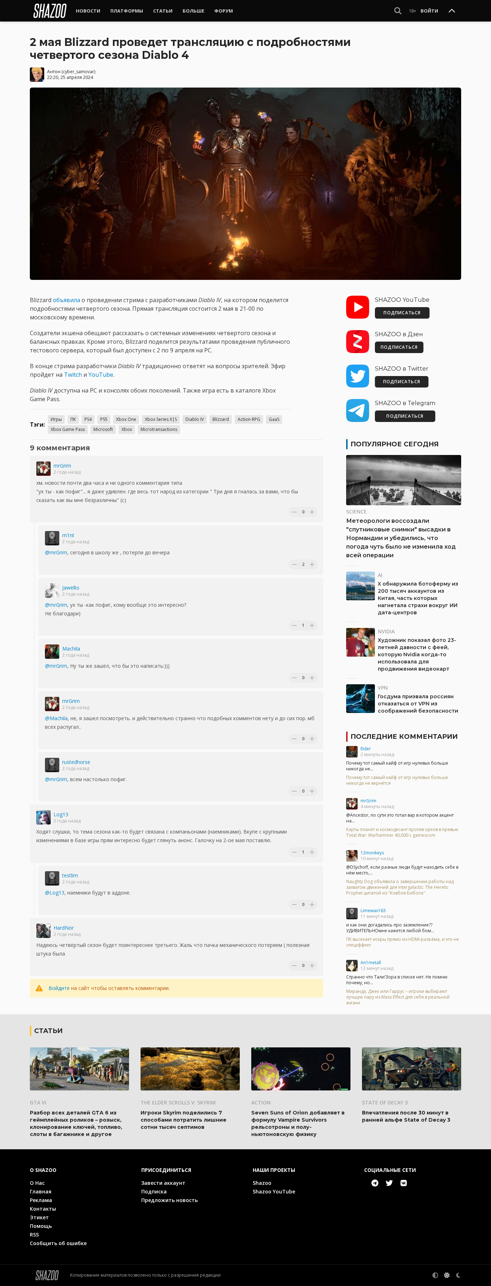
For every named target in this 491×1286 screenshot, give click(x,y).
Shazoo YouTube (274, 1191)
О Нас (37, 1182)
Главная (40, 1191)
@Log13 (54, 892)
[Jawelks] (52, 590)
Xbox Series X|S (161, 419)
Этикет (39, 1217)
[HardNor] (43, 931)
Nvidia (386, 631)
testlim (70, 875)
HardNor (64, 927)
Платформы (126, 11)
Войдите (59, 988)
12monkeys (372, 853)
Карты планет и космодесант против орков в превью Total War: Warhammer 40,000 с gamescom (402, 832)
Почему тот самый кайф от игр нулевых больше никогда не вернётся (397, 780)
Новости (88, 11)
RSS (34, 1234)
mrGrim (62, 465)
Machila (71, 648)
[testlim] (52, 878)
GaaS (274, 419)
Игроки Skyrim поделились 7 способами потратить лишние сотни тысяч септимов (183, 1119)
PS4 (88, 419)
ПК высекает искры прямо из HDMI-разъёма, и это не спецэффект (402, 942)
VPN (383, 687)
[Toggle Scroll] (451, 11)
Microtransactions (159, 429)
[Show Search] (397, 11)
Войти (429, 11)
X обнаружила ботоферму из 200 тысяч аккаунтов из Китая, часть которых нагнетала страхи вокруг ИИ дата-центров (418, 598)
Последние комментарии (404, 737)
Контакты (43, 1208)
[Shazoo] (50, 11)
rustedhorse (76, 762)
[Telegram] (374, 1183)
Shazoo (262, 1182)
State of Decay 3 (385, 1102)
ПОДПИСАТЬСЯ (402, 313)
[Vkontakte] (403, 1183)
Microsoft (103, 429)
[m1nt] (52, 538)
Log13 (61, 814)
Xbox (126, 429)
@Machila (56, 718)
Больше (193, 11)
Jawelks (70, 587)
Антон (53, 72)
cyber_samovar (78, 72)
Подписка (154, 1191)
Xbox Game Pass (68, 429)
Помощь (41, 1225)
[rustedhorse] (52, 765)
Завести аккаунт (163, 1182)
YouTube (100, 375)
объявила (66, 300)
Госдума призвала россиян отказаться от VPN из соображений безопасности (418, 703)
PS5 (103, 419)
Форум (223, 11)
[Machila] (52, 651)
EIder (366, 749)
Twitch (73, 375)
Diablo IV (194, 419)
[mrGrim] (43, 468)
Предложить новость (169, 1200)
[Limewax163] (352, 913)
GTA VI (38, 1102)
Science (356, 511)
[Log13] (43, 817)
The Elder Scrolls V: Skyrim (178, 1102)
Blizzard (220, 419)
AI (380, 575)
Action (261, 1102)
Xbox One (126, 419)
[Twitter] (389, 1183)
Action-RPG (249, 419)
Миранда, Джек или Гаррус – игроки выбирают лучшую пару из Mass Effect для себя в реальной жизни (398, 997)
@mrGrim (56, 552)
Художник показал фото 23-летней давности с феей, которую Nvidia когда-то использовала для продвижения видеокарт (417, 654)
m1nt (68, 535)
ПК (73, 419)
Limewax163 (373, 910)
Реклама (41, 1200)
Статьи (163, 11)
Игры (56, 419)
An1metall (371, 962)
